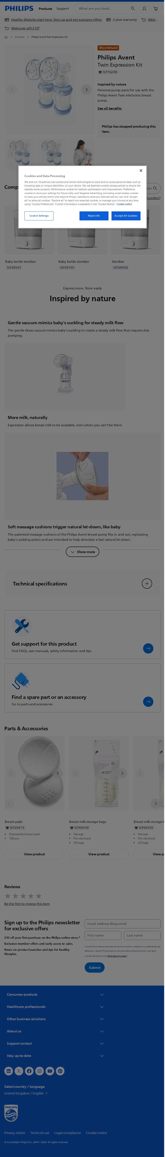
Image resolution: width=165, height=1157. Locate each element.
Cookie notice (122, 204)
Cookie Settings (37, 216)
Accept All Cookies (124, 216)
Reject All (92, 216)
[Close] (139, 170)
